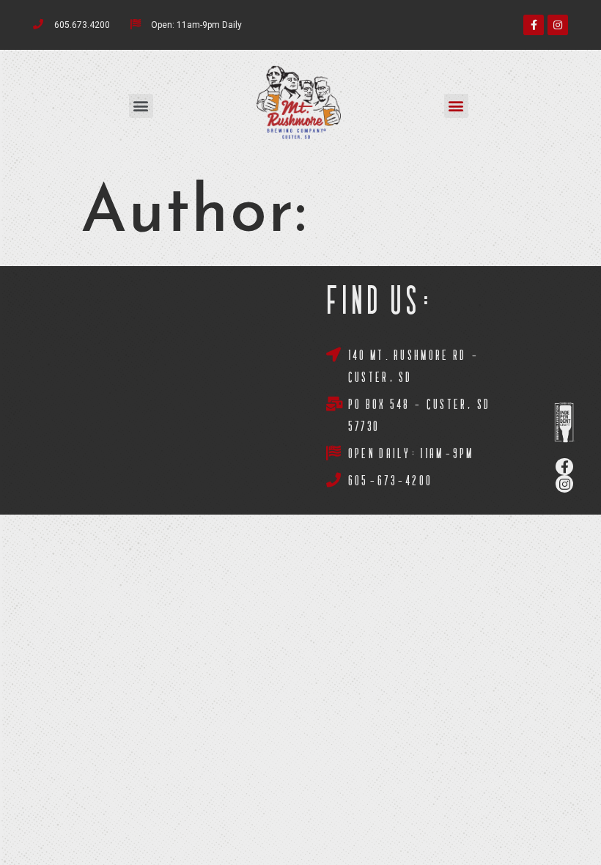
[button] (141, 106)
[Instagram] (557, 25)
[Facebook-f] (533, 25)
